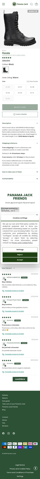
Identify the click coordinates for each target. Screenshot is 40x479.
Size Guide (34, 81)
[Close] (37, 214)
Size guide (6, 401)
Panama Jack (11, 454)
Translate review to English (14, 291)
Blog (3, 410)
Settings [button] (20, 476)
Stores (4, 420)
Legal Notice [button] (20, 465)
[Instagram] (8, 433)
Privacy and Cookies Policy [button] (20, 469)
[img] (6, 274)
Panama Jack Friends (10, 407)
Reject (20, 255)
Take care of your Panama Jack (13, 404)
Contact (5, 417)
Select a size (20, 107)
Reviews (5, 426)
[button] (6, 58)
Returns (5, 398)
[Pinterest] (14, 433)
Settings (20, 249)
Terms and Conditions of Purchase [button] (20, 472)
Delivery (5, 395)
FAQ (3, 423)
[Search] (31, 4)
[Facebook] (3, 433)
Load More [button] (20, 379)
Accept (20, 260)
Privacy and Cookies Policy (22, 243)
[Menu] (3, 4)
